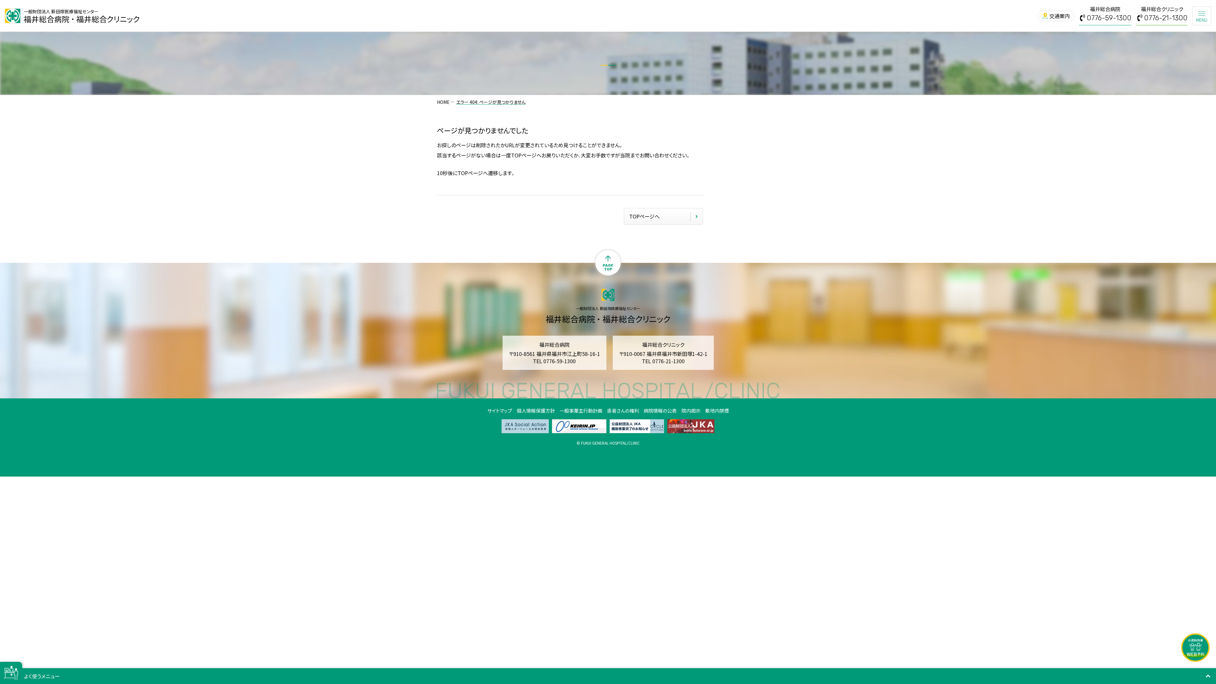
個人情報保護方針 (536, 410)
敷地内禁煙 (717, 410)
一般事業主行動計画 (581, 410)
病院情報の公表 (660, 410)
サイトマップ (499, 410)
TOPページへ (644, 216)
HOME (443, 102)
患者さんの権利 (623, 410)
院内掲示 (690, 410)
